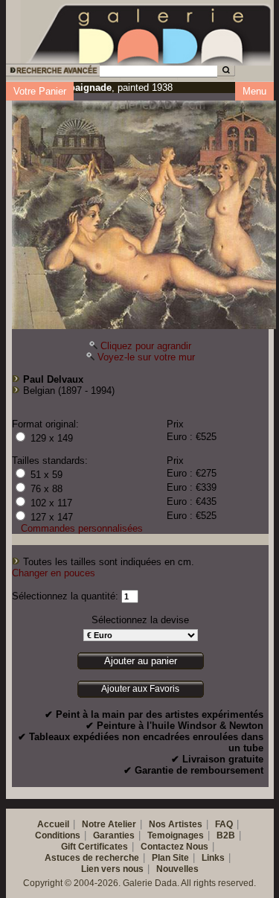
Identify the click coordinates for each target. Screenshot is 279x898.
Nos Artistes (175, 824)
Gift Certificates (94, 846)
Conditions (57, 835)
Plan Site (170, 858)
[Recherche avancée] (51, 72)
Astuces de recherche (92, 858)
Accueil (53, 824)
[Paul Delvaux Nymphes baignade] (144, 211)
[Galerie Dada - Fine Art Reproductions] (150, 32)
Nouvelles (177, 869)
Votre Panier (39, 91)
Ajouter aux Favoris (140, 689)
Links (213, 858)
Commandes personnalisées (82, 528)
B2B (226, 835)
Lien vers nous (112, 869)
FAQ (224, 824)
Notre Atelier (109, 824)
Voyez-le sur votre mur (146, 357)
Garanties (114, 835)
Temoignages (175, 835)
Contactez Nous (174, 846)
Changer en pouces (53, 573)
